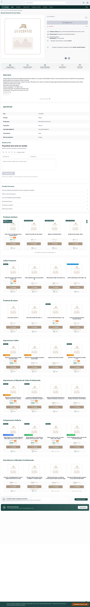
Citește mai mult (45, 99)
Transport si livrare (36, 7)
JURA (12, 7)
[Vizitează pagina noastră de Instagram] (69, 58)
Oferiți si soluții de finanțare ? (9, 194)
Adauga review (8, 173)
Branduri (18, 7)
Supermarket (6, 10)
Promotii (45, 7)
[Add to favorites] (86, 18)
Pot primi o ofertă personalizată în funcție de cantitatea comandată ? (18, 190)
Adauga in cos (68, 22)
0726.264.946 (57, 38)
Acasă (2, 10)
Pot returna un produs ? (7, 205)
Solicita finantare (81, 47)
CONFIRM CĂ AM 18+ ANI (80, 604)
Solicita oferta (82, 507)
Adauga (14, 243)
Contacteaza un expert (80, 499)
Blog (87, 7)
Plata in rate (26, 7)
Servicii (51, 7)
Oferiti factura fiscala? (7, 208)
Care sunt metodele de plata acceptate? (11, 197)
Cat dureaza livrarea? (7, 201)
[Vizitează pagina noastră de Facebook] (65, 58)
